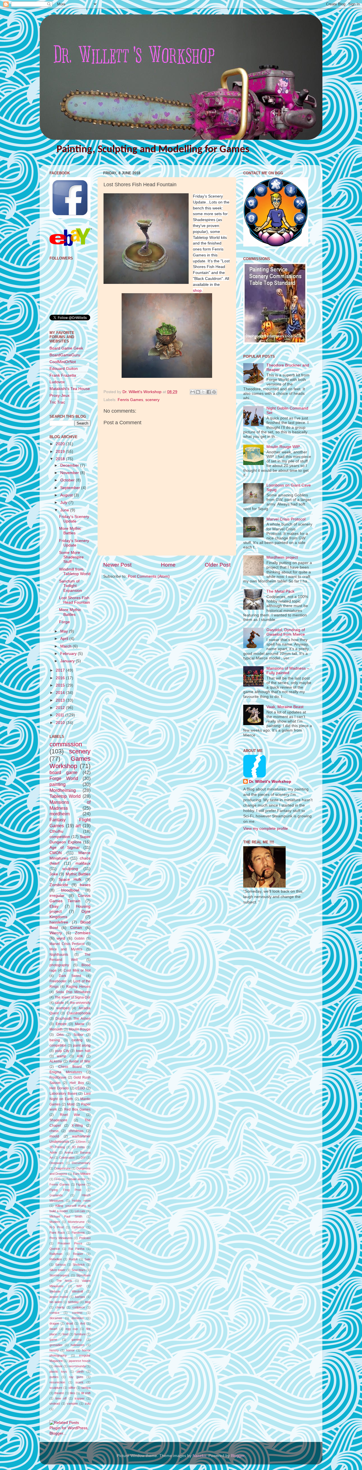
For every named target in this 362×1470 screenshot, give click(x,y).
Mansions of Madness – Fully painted (287, 670)
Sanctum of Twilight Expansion (70, 585)
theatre (59, 1393)
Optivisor (78, 1227)
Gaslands (56, 1195)
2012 (61, 708)
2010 (61, 723)
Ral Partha (76, 1248)
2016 (61, 678)
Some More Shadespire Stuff (71, 557)
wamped (63, 1008)
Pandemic (78, 1232)
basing (54, 1040)
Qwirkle (54, 1248)
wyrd (61, 938)
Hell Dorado (59, 1088)
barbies (80, 1296)
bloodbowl (70, 890)
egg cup (72, 1328)
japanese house (79, 1360)
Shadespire (58, 1120)
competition (59, 837)
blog (87, 1302)
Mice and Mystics (65, 949)
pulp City (62, 1051)
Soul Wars (79, 1270)
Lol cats (80, 1211)
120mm (81, 1141)
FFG (57, 1179)
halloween (77, 1345)
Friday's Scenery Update (74, 519)
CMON (55, 853)
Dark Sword (70, 976)
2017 (61, 670)
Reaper (78, 1253)
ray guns (76, 1377)
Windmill (77, 1291)
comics (54, 1312)
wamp (61, 1056)
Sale (87, 1259)
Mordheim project (282, 557)
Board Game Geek (66, 348)
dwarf (53, 1328)
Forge (64, 622)
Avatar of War (80, 1061)
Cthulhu (56, 831)
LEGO (80, 1088)
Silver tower (57, 1270)
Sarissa (60, 1264)
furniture (80, 1334)
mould (54, 1136)
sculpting (70, 869)
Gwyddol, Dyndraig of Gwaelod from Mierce (285, 632)
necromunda (77, 1366)
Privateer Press (70, 1243)
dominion (78, 1318)
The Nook (64, 1280)
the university (80, 1003)
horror (70, 1350)
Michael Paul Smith (65, 1216)
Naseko (199, 1456)
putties (54, 1377)
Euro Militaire (81, 1173)
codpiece (78, 1307)
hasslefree (58, 922)
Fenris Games (130, 400)
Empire (61, 1024)
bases (85, 885)
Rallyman (55, 1253)
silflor (72, 1387)
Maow (79, 1024)
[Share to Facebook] (209, 392)
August (67, 495)
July (64, 502)
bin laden (55, 1302)
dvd (82, 1323)
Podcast (84, 1238)
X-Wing (77, 1126)
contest (77, 1312)
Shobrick (79, 1264)
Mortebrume (76, 1221)
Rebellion (55, 1259)
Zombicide (58, 885)
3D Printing (57, 1147)
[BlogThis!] (198, 392)
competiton (57, 1045)
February (69, 654)
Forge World (63, 778)
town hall (83, 1051)
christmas (76, 1131)
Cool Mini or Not (77, 970)
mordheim (59, 813)
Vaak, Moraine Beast (284, 707)
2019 (61, 451)
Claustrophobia (78, 1013)
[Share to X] (203, 392)
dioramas (55, 1318)
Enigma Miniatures (65, 1072)
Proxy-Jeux (59, 395)
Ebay (54, 906)
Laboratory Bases (63, 1094)
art (78, 825)
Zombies (82, 933)
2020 (61, 444)
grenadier (56, 1345)
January (68, 661)
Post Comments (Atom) (149, 576)
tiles (72, 1393)
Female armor (76, 1179)
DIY (83, 1157)
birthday (73, 1302)
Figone (80, 1184)
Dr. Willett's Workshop (270, 781)
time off (60, 1398)
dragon (54, 1323)
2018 (61, 459)
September (70, 488)
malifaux (83, 863)
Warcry (55, 933)
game (53, 1339)
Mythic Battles (78, 874)
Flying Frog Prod (65, 1190)
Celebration (67, 1157)
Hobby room (81, 1200)
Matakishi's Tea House (69, 389)
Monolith (56, 1029)
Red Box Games (77, 1109)
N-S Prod (56, 1227)
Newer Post (117, 565)
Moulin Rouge (79, 1029)
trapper (80, 1398)
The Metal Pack (280, 591)
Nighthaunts (58, 955)
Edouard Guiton (63, 369)
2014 (61, 693)
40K (80, 1056)
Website (55, 1291)
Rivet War (70, 1115)
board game (63, 772)
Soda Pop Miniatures (73, 992)
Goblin (79, 938)
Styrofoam (83, 1275)
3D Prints (78, 1147)
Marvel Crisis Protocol (67, 944)
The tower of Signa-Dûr (72, 997)
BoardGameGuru (64, 355)
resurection (57, 1382)
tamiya (85, 1387)
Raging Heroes (78, 987)
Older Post (217, 565)
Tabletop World (65, 796)
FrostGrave (57, 1077)
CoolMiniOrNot (62, 362)
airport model (58, 1296)
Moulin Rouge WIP (283, 447)
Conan (76, 927)
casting (77, 1040)
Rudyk (73, 1259)
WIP (79, 1286)
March (66, 646)
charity (60, 1307)
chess (54, 1131)
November (70, 473)
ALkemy (55, 1061)
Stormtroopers (59, 1275)
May (64, 631)
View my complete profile (265, 828)
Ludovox (57, 382)
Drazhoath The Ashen (72, 1019)
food (65, 1334)
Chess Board (70, 1067)
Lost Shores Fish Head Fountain (74, 600)
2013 (61, 700)
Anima (68, 1152)
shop (197, 290)
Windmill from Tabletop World (74, 571)
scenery (152, 400)
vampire (72, 1403)
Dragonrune (62, 1168)
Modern (54, 1221)
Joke (53, 874)
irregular (56, 895)
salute (59, 1003)
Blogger (237, 1456)
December (70, 465)
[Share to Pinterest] (214, 392)
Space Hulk (70, 879)
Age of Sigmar (64, 847)
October (68, 480)
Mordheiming (62, 790)
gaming (76, 1339)
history (54, 1350)
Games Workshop (69, 762)
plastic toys (58, 1371)
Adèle (53, 1152)
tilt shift (85, 1393)
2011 (60, 715)
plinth (80, 1371)
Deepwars (56, 1163)
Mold (71, 1104)
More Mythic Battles (70, 530)
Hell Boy (77, 1083)
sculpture (55, 1387)
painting (57, 784)
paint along (81, 1045)
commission (65, 744)
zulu (87, 1403)
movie (58, 1366)
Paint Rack (57, 1232)
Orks (60, 1035)
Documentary (81, 1163)
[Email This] (192, 392)
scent (79, 1382)
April (64, 639)
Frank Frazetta (62, 375)
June (65, 510)
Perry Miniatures (61, 1238)
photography (59, 965)
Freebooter (57, 981)
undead (54, 1403)
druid (69, 1323)
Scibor (78, 1035)
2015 (61, 685)
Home (168, 565)
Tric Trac (57, 402)
